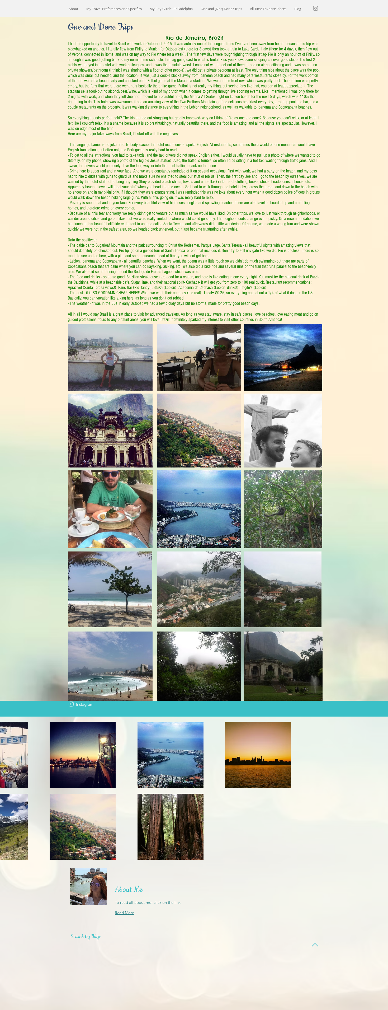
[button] (221, 8)
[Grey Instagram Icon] (315, 8)
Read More (124, 912)
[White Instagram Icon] (71, 704)
